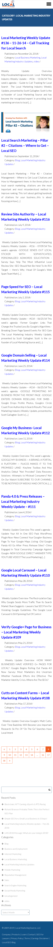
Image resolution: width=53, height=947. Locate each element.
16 (43, 755)
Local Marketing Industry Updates (19, 864)
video (36, 61)
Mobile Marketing (12, 870)
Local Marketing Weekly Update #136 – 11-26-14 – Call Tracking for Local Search (25, 43)
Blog (17, 160)
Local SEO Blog (8, 942)
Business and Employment (16, 849)
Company (6, 934)
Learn (24, 934)
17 (48, 755)
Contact (32, 934)
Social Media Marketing (15, 890)
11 (15, 755)
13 (26, 755)
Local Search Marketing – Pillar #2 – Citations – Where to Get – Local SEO (25, 145)
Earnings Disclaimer (40, 938)
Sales (7, 880)
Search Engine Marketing (15, 885)
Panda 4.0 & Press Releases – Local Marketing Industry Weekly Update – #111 (23, 501)
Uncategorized (11, 896)
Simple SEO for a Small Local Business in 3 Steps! (26, 818)
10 (9, 755)
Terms (27, 938)
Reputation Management (15, 875)
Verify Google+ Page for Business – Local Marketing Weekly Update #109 (26, 632)
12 (21, 755)
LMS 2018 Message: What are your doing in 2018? (26, 833)
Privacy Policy (17, 938)
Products (16, 934)
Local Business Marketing (27, 57)
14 (32, 755)
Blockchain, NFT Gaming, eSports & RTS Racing (25, 804)
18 (4, 760)
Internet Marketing (13, 854)
